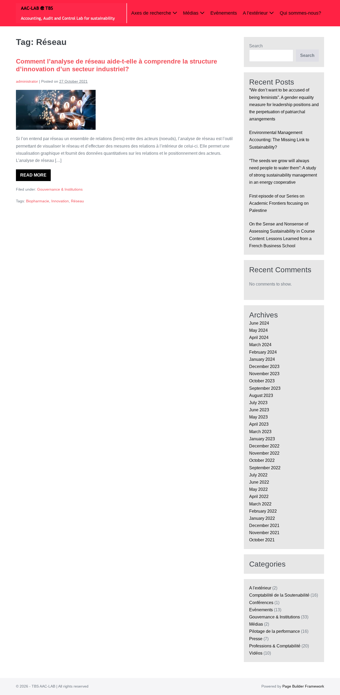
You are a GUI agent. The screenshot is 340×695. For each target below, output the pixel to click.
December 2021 (264, 525)
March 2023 (260, 431)
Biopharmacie (37, 201)
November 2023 (264, 373)
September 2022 (264, 468)
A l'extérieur (260, 588)
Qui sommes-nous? (300, 13)
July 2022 (258, 475)
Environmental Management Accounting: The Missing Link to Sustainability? (279, 139)
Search (256, 46)
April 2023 (259, 424)
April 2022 (259, 496)
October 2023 (262, 381)
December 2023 (264, 366)
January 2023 (262, 439)
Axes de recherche (151, 13)
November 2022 (264, 453)
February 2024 (263, 352)
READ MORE (35, 177)
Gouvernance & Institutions (60, 189)
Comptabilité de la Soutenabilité (279, 595)
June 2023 (259, 410)
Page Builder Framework (303, 686)
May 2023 (258, 417)
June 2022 (259, 482)
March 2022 (260, 504)
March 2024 (260, 344)
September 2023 (264, 388)
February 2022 (263, 511)
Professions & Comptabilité (274, 646)
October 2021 (262, 540)
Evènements (223, 13)
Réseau (77, 201)
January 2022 (262, 518)
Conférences (261, 602)
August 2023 (261, 395)
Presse (255, 639)
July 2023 (258, 402)
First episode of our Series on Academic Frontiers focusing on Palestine (279, 203)
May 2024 (258, 330)
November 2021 (264, 532)
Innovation (60, 201)
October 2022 (262, 460)
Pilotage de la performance (274, 631)
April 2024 (259, 337)
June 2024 (259, 323)
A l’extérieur (256, 13)
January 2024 (262, 359)
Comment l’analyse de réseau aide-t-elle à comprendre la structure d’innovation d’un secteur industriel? (116, 65)
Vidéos (255, 653)
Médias (191, 13)
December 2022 (264, 446)
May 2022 (258, 489)
